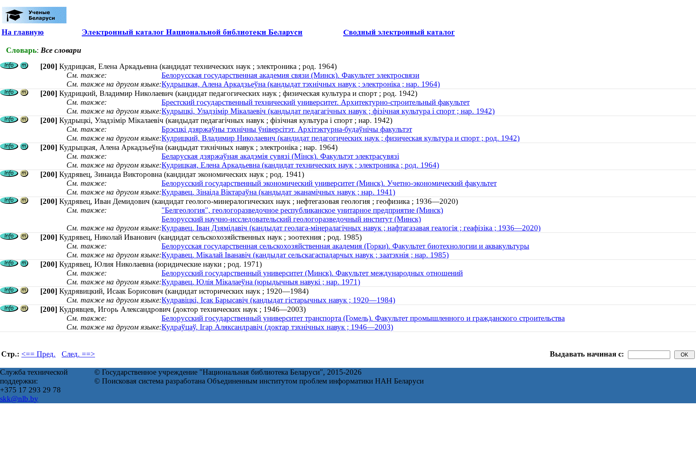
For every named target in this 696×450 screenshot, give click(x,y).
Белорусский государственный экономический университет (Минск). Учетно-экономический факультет (329, 183)
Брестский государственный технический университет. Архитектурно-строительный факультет (316, 102)
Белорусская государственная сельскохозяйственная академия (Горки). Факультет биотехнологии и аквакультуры (345, 246)
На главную (23, 32)
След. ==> (78, 354)
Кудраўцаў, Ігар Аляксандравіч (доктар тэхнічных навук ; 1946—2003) (277, 327)
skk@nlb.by (19, 398)
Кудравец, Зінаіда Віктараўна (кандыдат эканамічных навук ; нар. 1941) (278, 192)
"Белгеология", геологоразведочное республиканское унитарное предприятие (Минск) (302, 210)
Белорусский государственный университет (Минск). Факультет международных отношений (312, 273)
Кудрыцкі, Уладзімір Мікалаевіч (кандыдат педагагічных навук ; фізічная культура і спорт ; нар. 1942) (328, 111)
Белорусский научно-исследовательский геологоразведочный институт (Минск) (291, 219)
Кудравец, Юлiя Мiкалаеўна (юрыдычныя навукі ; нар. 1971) (261, 282)
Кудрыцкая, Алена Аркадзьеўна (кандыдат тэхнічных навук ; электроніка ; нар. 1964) (301, 84)
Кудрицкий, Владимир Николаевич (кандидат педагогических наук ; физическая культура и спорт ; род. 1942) (341, 138)
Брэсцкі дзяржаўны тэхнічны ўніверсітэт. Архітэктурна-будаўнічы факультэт (287, 129)
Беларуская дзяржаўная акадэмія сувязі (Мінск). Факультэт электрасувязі (280, 156)
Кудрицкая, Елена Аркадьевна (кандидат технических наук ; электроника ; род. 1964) (300, 165)
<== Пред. (38, 354)
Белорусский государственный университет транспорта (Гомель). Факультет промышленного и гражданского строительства (363, 318)
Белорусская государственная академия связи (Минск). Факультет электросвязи (290, 75)
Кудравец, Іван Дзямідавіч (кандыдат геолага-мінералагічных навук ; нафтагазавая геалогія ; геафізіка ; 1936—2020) (351, 228)
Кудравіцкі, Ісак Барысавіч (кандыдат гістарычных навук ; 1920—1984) (278, 300)
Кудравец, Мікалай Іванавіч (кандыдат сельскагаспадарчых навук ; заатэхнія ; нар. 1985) (305, 255)
